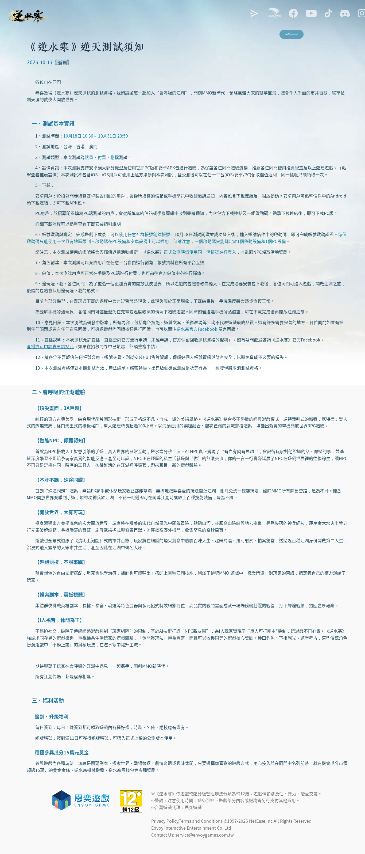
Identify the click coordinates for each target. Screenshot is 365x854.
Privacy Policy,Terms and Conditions (187, 821)
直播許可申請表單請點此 (50, 346)
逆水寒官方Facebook (196, 329)
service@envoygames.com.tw (204, 835)
